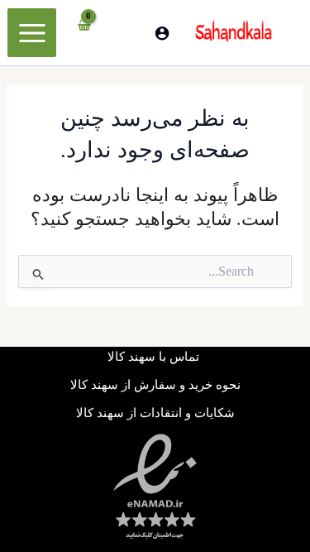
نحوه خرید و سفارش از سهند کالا (155, 384)
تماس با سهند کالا (155, 356)
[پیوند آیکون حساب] (162, 33)
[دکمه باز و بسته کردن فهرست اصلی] (31, 32)
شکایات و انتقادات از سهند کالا (155, 413)
